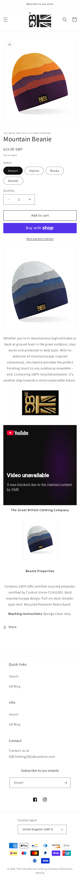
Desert (13, 171)
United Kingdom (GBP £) (37, 829)
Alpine (34, 171)
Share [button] (12, 627)
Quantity (8, 190)
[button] (5, 19)
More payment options (40, 238)
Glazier (13, 181)
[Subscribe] (65, 783)
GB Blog (14, 686)
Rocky (54, 171)
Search (14, 676)
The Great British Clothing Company (37, 868)
